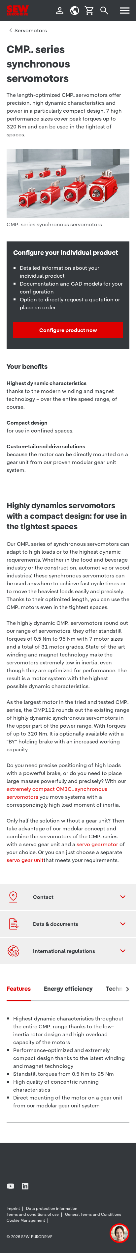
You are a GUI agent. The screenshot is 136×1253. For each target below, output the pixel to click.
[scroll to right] (127, 989)
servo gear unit (25, 860)
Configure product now (68, 330)
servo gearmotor (97, 844)
